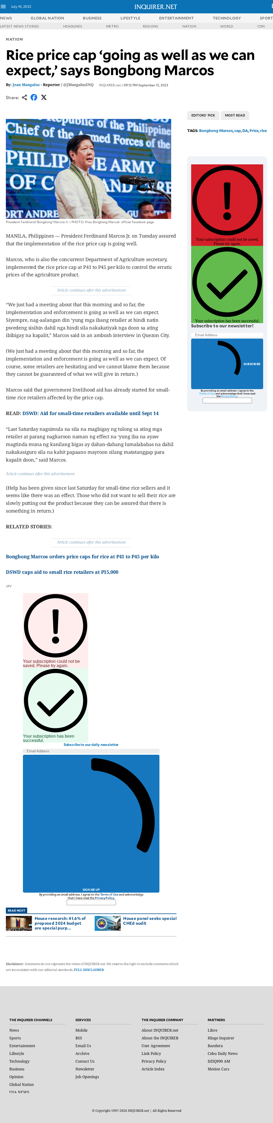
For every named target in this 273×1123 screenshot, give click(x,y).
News (6, 18)
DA (245, 130)
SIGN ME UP (91, 889)
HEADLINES (72, 26)
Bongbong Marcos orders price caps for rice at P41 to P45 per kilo (82, 556)
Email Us (83, 1045)
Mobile (81, 1030)
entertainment (176, 18)
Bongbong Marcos (216, 130)
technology (227, 18)
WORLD (226, 26)
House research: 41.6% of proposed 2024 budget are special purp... (60, 923)
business (92, 18)
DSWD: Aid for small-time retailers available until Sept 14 (90, 413)
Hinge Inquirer (221, 1037)
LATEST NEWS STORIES (19, 26)
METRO (112, 26)
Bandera (215, 1045)
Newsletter (84, 1068)
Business (16, 1068)
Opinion (16, 1076)
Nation (14, 39)
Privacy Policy (104, 898)
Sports (15, 1037)
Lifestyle (16, 1053)
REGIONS (150, 26)
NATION (189, 26)
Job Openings (87, 1076)
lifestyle (130, 18)
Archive (82, 1053)
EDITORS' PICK (203, 115)
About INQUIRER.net (160, 1030)
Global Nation (21, 1084)
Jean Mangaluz (26, 84)
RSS (78, 1037)
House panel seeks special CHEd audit (149, 920)
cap (237, 130)
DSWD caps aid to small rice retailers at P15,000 (62, 572)
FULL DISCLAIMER (89, 969)
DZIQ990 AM (219, 1061)
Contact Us (84, 1061)
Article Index (153, 1068)
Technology (19, 1061)
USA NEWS (19, 1092)
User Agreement (156, 1045)
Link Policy (151, 1053)
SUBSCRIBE (252, 364)
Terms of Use (109, 894)
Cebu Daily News (223, 1053)
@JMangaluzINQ (78, 84)
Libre (212, 1030)
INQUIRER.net (110, 85)
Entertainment (22, 1045)
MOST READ (235, 115)
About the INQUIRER (160, 1037)
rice (263, 130)
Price (254, 130)
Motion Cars (218, 1068)
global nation (47, 18)
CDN (261, 26)
